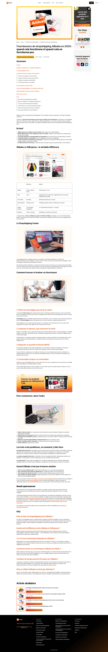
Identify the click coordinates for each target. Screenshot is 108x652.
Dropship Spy (39, 642)
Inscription (77, 623)
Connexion (77, 621)
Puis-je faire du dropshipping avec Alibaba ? (27, 99)
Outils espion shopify (40, 630)
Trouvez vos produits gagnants (42, 625)
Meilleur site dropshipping (61, 621)
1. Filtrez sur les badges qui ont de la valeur (27, 76)
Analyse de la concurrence (61, 637)
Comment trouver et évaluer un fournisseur (28, 73)
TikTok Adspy (39, 634)
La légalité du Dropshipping (61, 634)
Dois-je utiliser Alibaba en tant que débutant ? (28, 110)
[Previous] (81, 47)
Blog (22, 42)
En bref (18, 65)
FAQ (17, 97)
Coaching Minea (39, 623)
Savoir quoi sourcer (21, 94)
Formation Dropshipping (41, 636)
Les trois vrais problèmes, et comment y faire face (29, 88)
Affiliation (77, 630)
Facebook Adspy (39, 632)
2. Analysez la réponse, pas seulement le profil (28, 78)
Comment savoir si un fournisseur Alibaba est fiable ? (29, 105)
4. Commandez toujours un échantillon (26, 82)
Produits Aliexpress (40, 644)
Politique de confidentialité (81, 627)
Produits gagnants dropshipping (62, 639)
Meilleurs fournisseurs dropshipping (48, 42)
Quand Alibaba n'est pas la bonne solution (27, 91)
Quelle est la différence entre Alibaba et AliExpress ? (29, 101)
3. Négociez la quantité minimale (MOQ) (26, 80)
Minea (17, 42)
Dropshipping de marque (61, 623)
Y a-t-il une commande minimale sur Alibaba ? (28, 103)
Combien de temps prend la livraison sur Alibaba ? (29, 107)
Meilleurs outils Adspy (41, 627)
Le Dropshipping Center (22, 70)
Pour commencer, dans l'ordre (24, 85)
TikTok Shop (38, 621)
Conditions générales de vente (81, 625)
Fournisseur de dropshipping (31, 42)
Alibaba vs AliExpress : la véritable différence (28, 67)
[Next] (83, 47)
